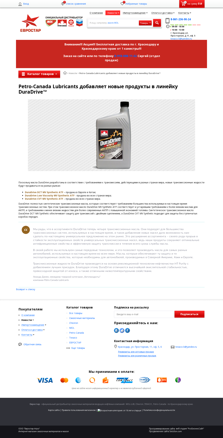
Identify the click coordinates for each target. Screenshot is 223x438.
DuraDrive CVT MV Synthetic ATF (44, 198)
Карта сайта (54, 410)
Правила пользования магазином (79, 410)
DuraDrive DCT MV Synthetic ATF (44, 192)
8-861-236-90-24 (181, 19)
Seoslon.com (175, 431)
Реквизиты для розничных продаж (137, 355)
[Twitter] (121, 330)
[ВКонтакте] (116, 330)
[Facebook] (127, 330)
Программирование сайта (162, 428)
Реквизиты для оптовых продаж (136, 351)
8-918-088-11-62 (125, 56)
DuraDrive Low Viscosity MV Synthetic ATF (49, 195)
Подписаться (189, 314)
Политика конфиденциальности (159, 410)
